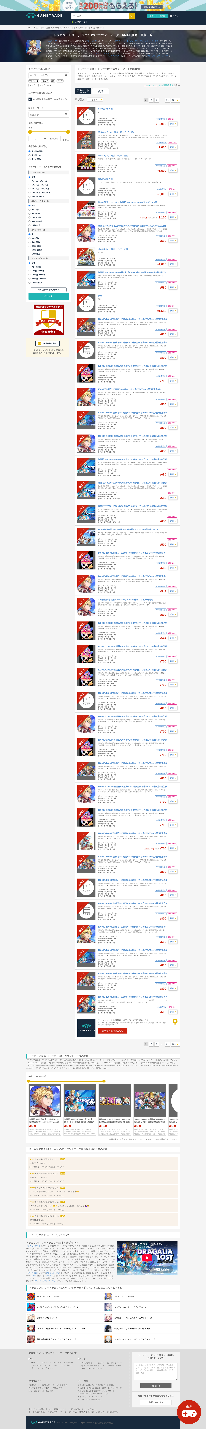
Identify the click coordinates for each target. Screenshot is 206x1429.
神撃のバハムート (121, 41)
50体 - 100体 (37, 221)
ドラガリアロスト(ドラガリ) (52, 1167)
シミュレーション (53, 1362)
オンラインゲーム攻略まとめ (89, 1399)
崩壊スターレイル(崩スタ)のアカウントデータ (133, 1318)
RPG (96, 41)
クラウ (60, 81)
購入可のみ (36, 155)
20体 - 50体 (36, 217)
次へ (174, 100)
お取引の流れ (46, 1385)
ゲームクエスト (103, 1394)
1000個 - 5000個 (38, 275)
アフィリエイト (108, 1391)
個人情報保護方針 (93, 1391)
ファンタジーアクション (156, 56)
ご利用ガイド (81, 22)
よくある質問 (47, 1391)
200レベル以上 (38, 197)
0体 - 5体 (35, 210)
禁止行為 (110, 1385)
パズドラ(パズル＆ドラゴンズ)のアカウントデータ (57, 1307)
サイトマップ (116, 1388)
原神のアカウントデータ (47, 1318)
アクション (90, 41)
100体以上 (36, 225)
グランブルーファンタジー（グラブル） (145, 41)
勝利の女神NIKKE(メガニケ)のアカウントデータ (56, 1339)
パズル (54, 1365)
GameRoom (83, 1394)
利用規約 (101, 1385)
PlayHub (92, 1394)
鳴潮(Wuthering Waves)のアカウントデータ (132, 1329)
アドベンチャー (37, 1365)
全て (33, 177)
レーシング (42, 1368)
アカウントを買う (36, 1388)
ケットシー (51, 85)
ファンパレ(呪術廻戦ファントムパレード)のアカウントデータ (62, 1329)
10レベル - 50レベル (40, 185)
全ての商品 (36, 159)
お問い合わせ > (156, 1402)
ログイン (174, 16)
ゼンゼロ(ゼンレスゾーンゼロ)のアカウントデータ (134, 1339)
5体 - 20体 (36, 213)
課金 (53, 81)
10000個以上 (37, 282)
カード (47, 1365)
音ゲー (69, 1365)
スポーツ (61, 1365)
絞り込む (48, 296)
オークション (150, 85)
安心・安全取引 (35, 1391)
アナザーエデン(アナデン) (45, 1281)
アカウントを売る (60, 1385)
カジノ (50, 1368)
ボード (33, 1368)
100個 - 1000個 (38, 271)
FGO (109, 1278)
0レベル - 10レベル (39, 181)
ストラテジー (67, 1362)
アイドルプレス (84, 1397)
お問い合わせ (91, 1385)
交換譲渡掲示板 (166, 85)
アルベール (33, 81)
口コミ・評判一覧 (102, 1388)
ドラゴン (32, 85)
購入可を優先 (37, 151)
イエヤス (44, 81)
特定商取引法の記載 (86, 1388)
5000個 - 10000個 (39, 279)
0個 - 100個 (36, 267)
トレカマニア (97, 1397)
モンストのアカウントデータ (49, 1296)
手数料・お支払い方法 (53, 1388)
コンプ (42, 85)
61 (167, 100)
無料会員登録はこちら (112, 1030)
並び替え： (81, 99)
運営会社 (81, 1385)
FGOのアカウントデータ (124, 1296)
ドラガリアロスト (52, 41)
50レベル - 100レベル (40, 189)
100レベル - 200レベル (41, 193)
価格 (30, 1076)
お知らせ (81, 1391)
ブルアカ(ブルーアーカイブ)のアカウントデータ (134, 1307)
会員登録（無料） (157, 16)
